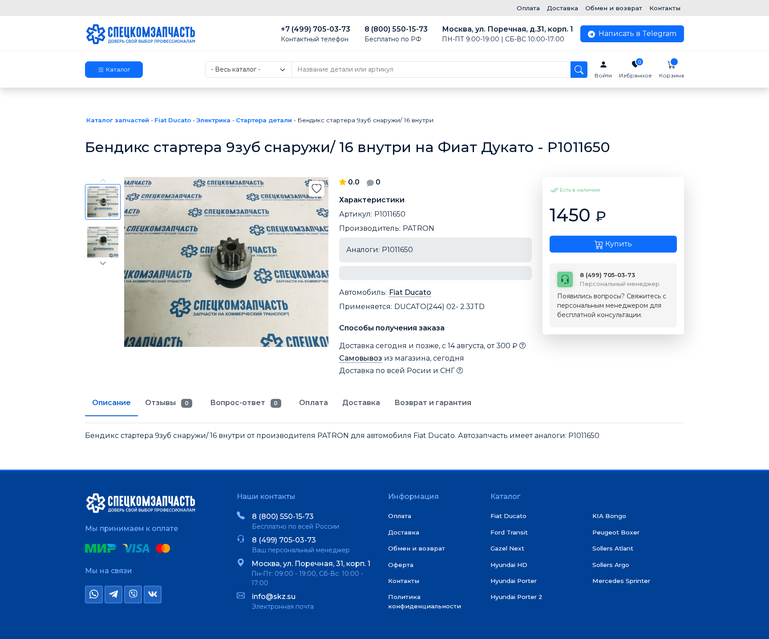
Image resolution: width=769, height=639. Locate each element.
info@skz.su (273, 596)
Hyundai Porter (513, 580)
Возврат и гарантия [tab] (432, 402)
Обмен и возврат (613, 8)
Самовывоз (360, 358)
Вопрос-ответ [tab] (244, 402)
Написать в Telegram (636, 33)
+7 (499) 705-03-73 (315, 34)
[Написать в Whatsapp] (94, 594)
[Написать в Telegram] (113, 594)
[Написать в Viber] (133, 594)
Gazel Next (507, 548)
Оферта (400, 564)
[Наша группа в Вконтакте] (153, 594)
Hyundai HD (508, 564)
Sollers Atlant (612, 548)
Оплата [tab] (313, 402)
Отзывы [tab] (167, 402)
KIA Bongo (609, 515)
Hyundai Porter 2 (516, 596)
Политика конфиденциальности (424, 601)
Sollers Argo (610, 564)
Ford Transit (509, 532)
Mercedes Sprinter (621, 580)
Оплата (528, 8)
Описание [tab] (111, 402)
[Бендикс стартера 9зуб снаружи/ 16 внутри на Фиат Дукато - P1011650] (226, 262)
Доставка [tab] (361, 402)
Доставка (562, 8)
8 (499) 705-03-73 (284, 540)
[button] (114, 69)
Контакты (664, 8)
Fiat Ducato (410, 292)
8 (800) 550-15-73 (396, 34)
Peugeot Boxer (615, 532)
